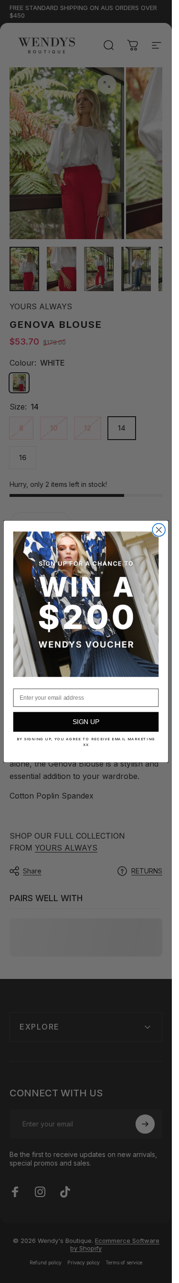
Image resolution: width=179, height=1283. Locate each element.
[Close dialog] (158, 530)
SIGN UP (86, 722)
